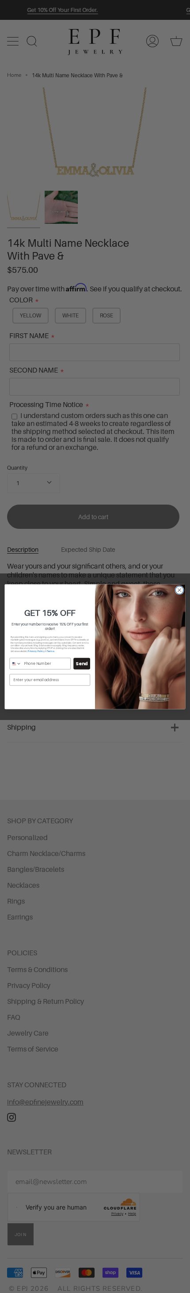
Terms (50, 651)
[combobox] (15, 663)
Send (81, 663)
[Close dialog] (179, 590)
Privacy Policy (36, 651)
